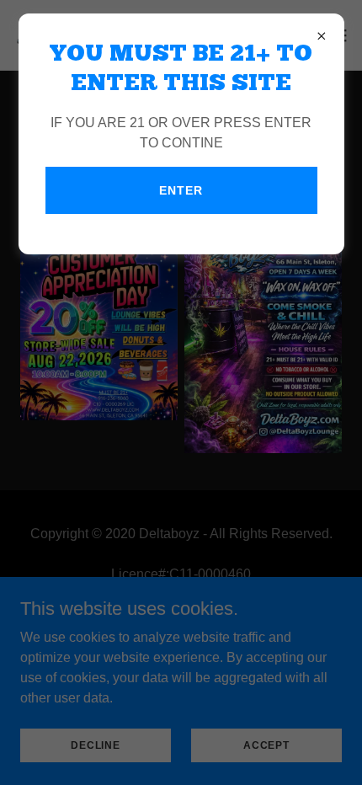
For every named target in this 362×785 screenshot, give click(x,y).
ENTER (180, 190)
